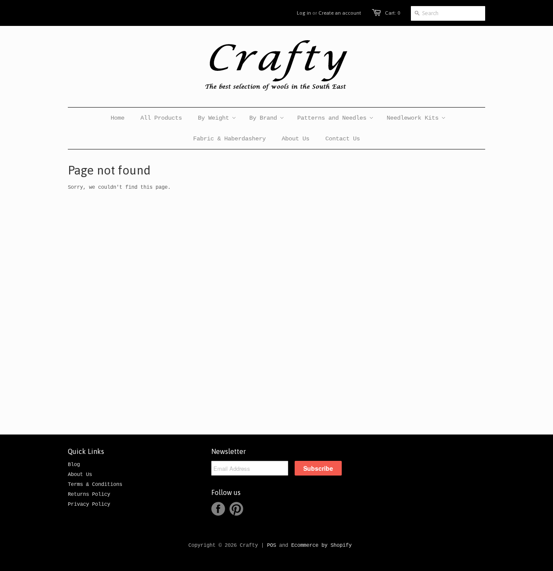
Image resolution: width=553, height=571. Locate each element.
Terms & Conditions (95, 485)
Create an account (339, 13)
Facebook (218, 509)
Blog (74, 465)
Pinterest (236, 509)
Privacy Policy (89, 504)
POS (271, 545)
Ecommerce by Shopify (321, 545)
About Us (80, 475)
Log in (304, 13)
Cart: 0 (392, 13)
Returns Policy (89, 495)
